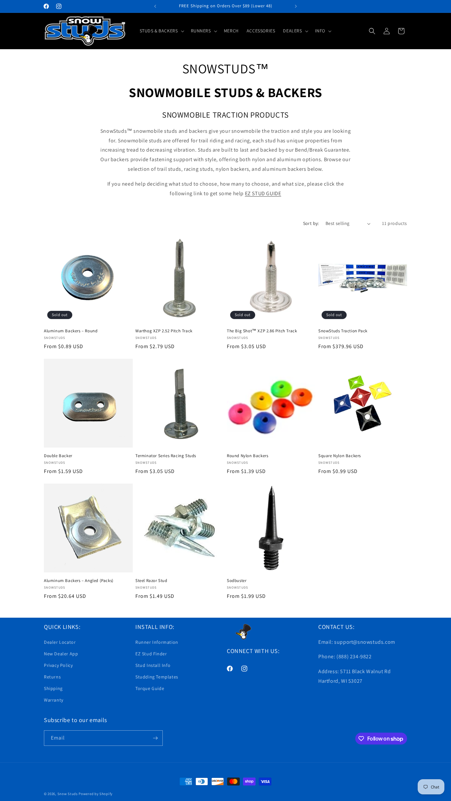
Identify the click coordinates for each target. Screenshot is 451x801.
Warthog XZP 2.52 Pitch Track (163, 331)
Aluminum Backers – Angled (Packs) (79, 580)
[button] (161, 31)
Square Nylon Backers (339, 455)
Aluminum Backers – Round (70, 331)
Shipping (53, 688)
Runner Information (156, 642)
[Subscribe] (155, 738)
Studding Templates (156, 677)
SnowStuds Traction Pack (342, 331)
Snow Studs (67, 793)
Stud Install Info (152, 665)
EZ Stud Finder (151, 654)
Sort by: (311, 223)
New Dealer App (61, 654)
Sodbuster (236, 580)
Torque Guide (149, 688)
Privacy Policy (58, 665)
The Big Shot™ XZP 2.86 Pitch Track (262, 331)
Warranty (53, 700)
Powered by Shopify (96, 793)
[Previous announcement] (155, 6)
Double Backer (58, 455)
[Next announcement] (296, 6)
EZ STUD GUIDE (263, 193)
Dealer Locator (60, 642)
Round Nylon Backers (247, 455)
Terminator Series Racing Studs (165, 455)
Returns (52, 677)
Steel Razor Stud (151, 580)
